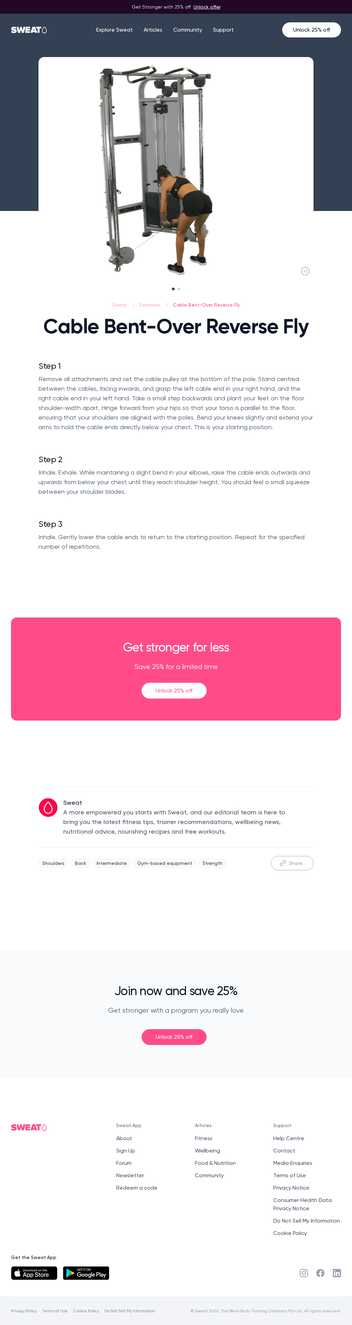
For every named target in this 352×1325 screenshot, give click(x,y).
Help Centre (288, 1138)
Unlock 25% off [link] (174, 690)
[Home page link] (29, 29)
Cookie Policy (290, 1233)
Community (187, 29)
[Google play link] (86, 1273)
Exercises (150, 305)
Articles (153, 29)
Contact (284, 1150)
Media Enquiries (292, 1163)
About (124, 1138)
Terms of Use (289, 1175)
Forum (124, 1163)
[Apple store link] (34, 1273)
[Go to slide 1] (173, 289)
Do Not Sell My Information (306, 1220)
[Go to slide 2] (178, 289)
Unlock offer (207, 7)
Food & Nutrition (215, 1163)
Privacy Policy (24, 1310)
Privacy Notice (291, 1187)
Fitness (203, 1138)
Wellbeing (207, 1150)
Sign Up (125, 1150)
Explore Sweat (114, 29)
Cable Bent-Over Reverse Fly (206, 305)
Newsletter (130, 1175)
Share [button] (295, 863)
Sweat (119, 305)
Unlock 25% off (311, 29)
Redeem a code (136, 1187)
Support (223, 29)
